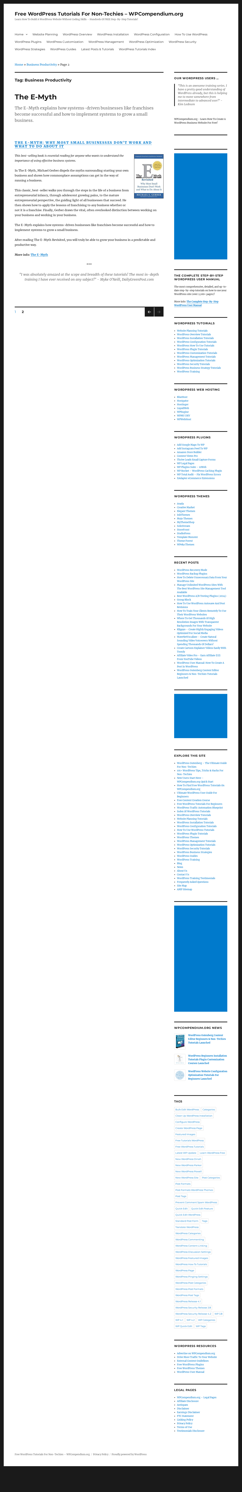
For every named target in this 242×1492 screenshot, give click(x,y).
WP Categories (206, 1320)
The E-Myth (36, 96)
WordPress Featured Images (191, 1258)
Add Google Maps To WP (190, 444)
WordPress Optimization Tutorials (196, 360)
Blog (179, 863)
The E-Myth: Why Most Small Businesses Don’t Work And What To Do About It (83, 144)
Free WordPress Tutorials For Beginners (199, 804)
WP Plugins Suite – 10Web (191, 467)
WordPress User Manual (190, 1372)
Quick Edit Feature (202, 1208)
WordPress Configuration (152, 34)
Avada (180, 503)
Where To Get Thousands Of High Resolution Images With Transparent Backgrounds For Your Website (198, 622)
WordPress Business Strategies (194, 852)
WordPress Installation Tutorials (195, 338)
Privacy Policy (184, 1423)
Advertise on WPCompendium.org (196, 1353)
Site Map (182, 885)
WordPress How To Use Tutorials (195, 345)
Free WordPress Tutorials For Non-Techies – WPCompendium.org (99, 14)
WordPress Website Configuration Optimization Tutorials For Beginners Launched (207, 1075)
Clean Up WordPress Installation (193, 1115)
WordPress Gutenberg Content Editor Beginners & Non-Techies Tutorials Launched (198, 674)
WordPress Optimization (146, 42)
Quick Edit (181, 1208)
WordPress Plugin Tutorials (192, 349)
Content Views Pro (187, 455)
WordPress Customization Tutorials (197, 353)
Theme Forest (185, 540)
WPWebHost (184, 419)
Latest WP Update (185, 1152)
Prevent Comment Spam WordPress (196, 1202)
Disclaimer (183, 1408)
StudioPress (183, 533)
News (180, 867)
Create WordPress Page (188, 1128)
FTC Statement (185, 1416)
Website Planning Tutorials (192, 330)
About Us (182, 870)
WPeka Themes (185, 544)
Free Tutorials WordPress (189, 1140)
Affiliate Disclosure (188, 1401)
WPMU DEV (183, 415)
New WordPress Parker (188, 1165)
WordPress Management (106, 42)
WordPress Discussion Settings (193, 1251)
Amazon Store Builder (189, 452)
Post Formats (182, 1183)
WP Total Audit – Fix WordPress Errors (199, 474)
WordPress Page (184, 1270)
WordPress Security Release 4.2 (193, 1313)
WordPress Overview (77, 34)
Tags (204, 1220)
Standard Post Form (186, 1220)
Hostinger (182, 404)
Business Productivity (42, 64)
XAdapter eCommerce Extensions (196, 478)
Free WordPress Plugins (190, 1364)
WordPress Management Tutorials (196, 356)
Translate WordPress (187, 1227)
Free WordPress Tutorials (189, 1146)
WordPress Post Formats (189, 1289)
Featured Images (185, 1134)
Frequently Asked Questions (193, 881)
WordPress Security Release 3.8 (193, 1307)
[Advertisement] (201, 207)
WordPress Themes (188, 837)
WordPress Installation (113, 34)
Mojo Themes (185, 518)
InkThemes (183, 514)
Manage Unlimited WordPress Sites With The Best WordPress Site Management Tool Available (201, 588)
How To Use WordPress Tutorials (195, 830)
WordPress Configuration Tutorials (197, 341)
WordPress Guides (63, 49)
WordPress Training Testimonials (196, 878)
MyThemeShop (185, 522)
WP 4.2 (191, 1320)
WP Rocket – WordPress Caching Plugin (199, 470)
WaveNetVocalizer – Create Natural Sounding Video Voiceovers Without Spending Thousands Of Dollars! (197, 640)
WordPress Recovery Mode (192, 570)
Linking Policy (185, 1419)
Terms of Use (184, 1427)
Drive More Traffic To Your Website (197, 1357)
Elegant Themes (186, 511)
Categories (208, 1109)
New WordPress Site (186, 1177)
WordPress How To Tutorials (191, 1264)
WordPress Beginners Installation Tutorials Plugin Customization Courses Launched (207, 1059)
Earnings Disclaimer (188, 1412)
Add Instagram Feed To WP (192, 448)
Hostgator (182, 400)
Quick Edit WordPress (187, 1214)
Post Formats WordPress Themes (194, 1190)
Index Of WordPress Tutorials (193, 811)
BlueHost (182, 397)
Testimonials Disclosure (190, 1430)
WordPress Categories (188, 1233)
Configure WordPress (187, 1121)
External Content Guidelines (193, 1360)
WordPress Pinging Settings (191, 1276)
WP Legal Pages (185, 463)
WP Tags (201, 1326)
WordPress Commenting (189, 1239)
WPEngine (183, 411)
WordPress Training (188, 371)
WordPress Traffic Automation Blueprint (200, 807)
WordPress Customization (64, 42)
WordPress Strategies (30, 49)
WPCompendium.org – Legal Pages (196, 1397)
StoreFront (183, 529)
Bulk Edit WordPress (187, 1109)
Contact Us (183, 874)
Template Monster (187, 537)
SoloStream (183, 526)
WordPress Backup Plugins (192, 573)
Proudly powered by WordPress (129, 1454)
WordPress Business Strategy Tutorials (199, 367)
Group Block (184, 599)
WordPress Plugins (28, 42)
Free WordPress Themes (191, 1368)
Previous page (149, 316)
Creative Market (186, 507)
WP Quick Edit (183, 1326)
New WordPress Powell (188, 1171)
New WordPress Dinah (188, 1159)
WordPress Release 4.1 (188, 1301)
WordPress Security (182, 42)
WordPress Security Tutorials (193, 364)
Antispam (182, 1404)
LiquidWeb (183, 408)
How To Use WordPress (191, 34)
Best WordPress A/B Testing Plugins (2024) (201, 596)
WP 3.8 (218, 1313)
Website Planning (45, 34)
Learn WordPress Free (212, 1152)
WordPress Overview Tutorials (194, 334)
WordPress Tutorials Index (137, 49)
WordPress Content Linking (191, 1245)
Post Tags (180, 1196)
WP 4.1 (179, 1320)
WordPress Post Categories (190, 1282)
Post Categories (211, 1177)
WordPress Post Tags (187, 1295)
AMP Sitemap (184, 889)
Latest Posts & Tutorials (97, 49)
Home (19, 34)
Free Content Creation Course (193, 800)
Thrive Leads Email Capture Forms (196, 459)
